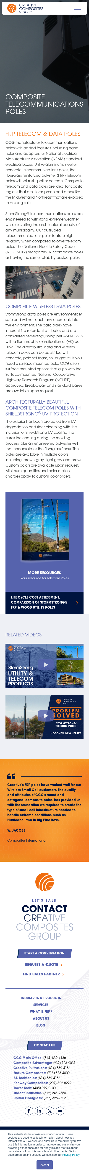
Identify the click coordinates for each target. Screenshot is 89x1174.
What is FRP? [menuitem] (41, 1012)
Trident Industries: (27, 1093)
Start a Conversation (44, 953)
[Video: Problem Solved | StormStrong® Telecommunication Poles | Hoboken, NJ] (44, 717)
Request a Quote (41, 965)
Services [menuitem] (40, 1005)
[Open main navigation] (77, 8)
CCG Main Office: (27, 1058)
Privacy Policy (70, 1154)
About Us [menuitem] (41, 1019)
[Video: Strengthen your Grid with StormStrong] (44, 666)
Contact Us (44, 1045)
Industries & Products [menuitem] (41, 998)
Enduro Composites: (29, 1073)
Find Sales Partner (41, 974)
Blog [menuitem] (40, 1025)
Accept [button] (44, 1165)
